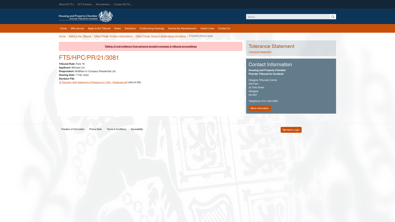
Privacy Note (95, 129)
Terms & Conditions (116, 129)
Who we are (77, 28)
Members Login (291, 130)
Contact (122, 4)
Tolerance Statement (260, 51)
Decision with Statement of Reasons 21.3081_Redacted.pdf (94, 82)
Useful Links (207, 28)
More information (260, 108)
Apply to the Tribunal (99, 28)
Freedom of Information (72, 129)
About (66, 4)
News (117, 28)
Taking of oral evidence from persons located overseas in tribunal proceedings (151, 46)
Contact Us (224, 28)
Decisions (130, 28)
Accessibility (137, 129)
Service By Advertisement (182, 28)
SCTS (84, 4)
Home (63, 28)
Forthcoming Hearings (152, 28)
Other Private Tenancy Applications (113, 36)
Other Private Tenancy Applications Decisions (161, 36)
